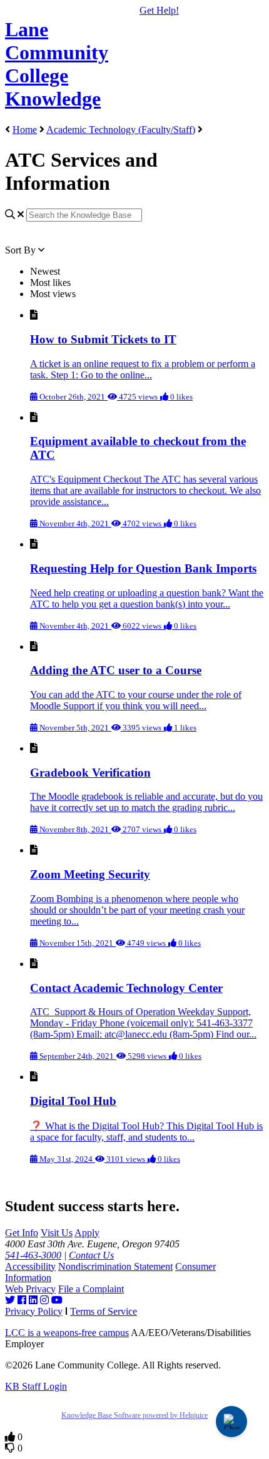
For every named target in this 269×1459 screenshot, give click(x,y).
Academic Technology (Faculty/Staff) (120, 129)
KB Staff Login (36, 1386)
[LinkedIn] (33, 1300)
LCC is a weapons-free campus (67, 1332)
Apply (86, 1232)
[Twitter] (10, 1300)
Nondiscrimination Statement (115, 1266)
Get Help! (159, 10)
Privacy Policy (34, 1311)
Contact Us (91, 1255)
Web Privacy (30, 1289)
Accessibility (30, 1266)
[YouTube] (57, 1300)
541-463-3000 (33, 1255)
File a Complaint (91, 1289)
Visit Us (57, 1232)
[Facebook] (22, 1300)
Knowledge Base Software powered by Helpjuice (134, 1415)
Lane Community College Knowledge (56, 64)
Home (25, 129)
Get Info (21, 1232)
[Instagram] (44, 1300)
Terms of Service (103, 1311)
